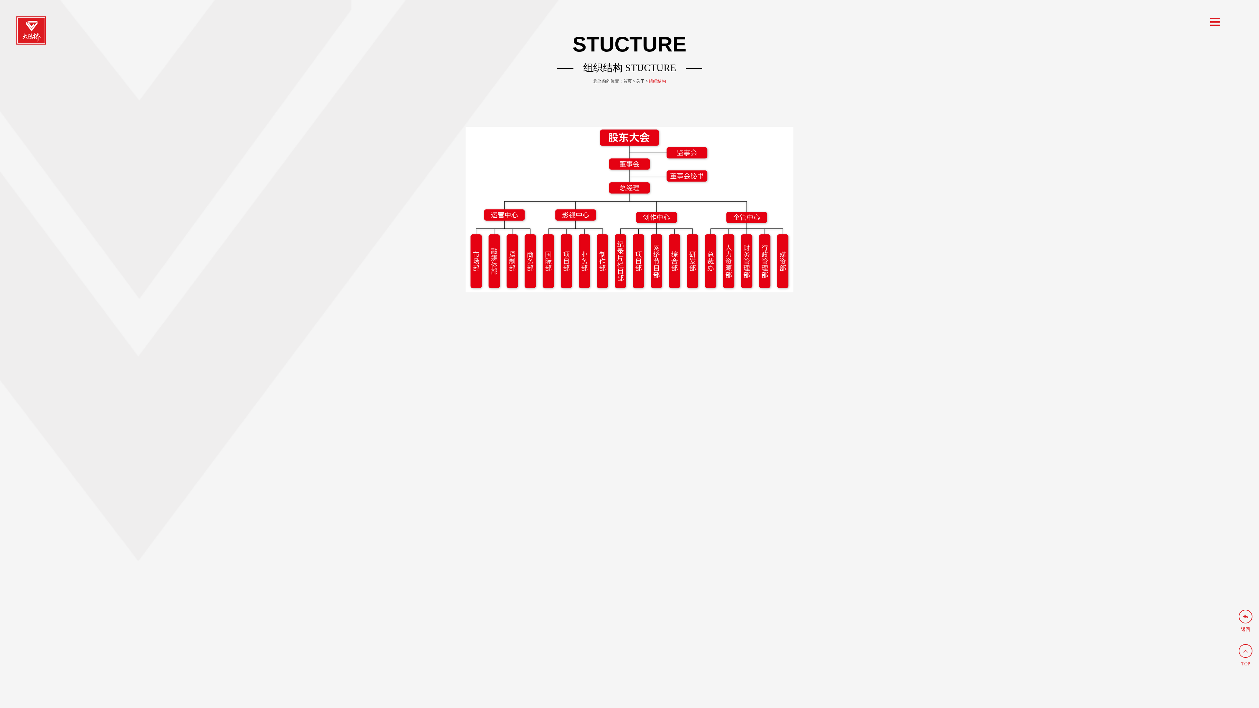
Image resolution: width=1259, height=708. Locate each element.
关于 (640, 81)
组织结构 (657, 81)
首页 (627, 81)
